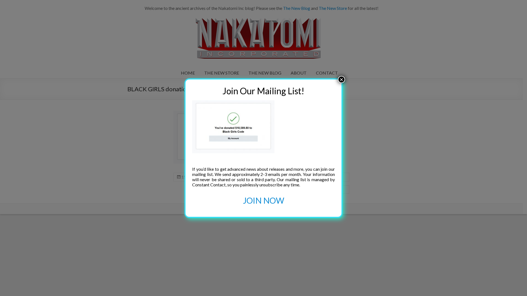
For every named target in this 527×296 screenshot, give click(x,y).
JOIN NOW (263, 200)
